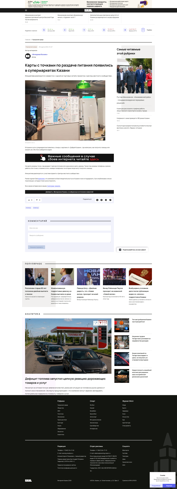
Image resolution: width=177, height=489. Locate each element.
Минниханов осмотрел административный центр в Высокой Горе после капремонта (39, 17)
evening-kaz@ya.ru (67, 453)
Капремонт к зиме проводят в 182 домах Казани (133, 118)
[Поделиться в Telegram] (106, 200)
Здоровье (125, 411)
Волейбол (93, 411)
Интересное (93, 428)
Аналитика (32, 314)
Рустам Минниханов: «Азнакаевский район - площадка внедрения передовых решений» (134, 100)
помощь (28, 208)
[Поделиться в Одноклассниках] (101, 200)
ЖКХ (59, 411)
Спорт (92, 401)
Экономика (61, 417)
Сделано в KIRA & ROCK (129, 480)
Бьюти (124, 408)
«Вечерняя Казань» (40, 54)
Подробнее (156, 486)
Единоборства (94, 426)
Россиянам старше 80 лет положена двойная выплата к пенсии (36, 291)
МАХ (123, 465)
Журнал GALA (127, 401)
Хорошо (169, 486)
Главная (27, 39)
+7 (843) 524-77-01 (101, 450)
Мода (124, 405)
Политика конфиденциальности (67, 468)
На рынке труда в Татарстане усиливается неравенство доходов (141, 338)
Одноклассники (127, 462)
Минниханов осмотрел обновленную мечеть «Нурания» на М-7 (70, 16)
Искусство (125, 417)
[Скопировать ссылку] (110, 200)
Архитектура (126, 423)
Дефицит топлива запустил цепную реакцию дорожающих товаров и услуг (65, 381)
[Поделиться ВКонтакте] (97, 200)
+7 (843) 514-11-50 (68, 450)
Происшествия (62, 420)
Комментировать (36, 247)
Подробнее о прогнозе (31, 30)
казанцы (36, 208)
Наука (59, 426)
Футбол (92, 405)
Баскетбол (93, 414)
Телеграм (125, 456)
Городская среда (37, 39)
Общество (61, 408)
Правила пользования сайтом (67, 465)
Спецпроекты (126, 426)
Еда (123, 420)
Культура (60, 423)
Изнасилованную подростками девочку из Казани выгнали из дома (61, 291)
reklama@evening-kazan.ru (102, 453)
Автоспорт (93, 417)
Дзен (123, 459)
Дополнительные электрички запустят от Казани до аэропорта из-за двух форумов (104, 16)
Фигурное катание (95, 420)
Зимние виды (94, 423)
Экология (60, 431)
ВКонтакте (125, 450)
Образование (62, 428)
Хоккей (92, 408)
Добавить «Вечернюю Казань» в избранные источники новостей (69, 192)
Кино (123, 414)
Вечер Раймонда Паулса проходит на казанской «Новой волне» (113, 291)
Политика (60, 414)
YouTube (124, 453)
